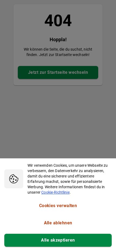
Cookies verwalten (58, 205)
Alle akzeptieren (58, 240)
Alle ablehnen (58, 222)
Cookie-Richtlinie (55, 192)
